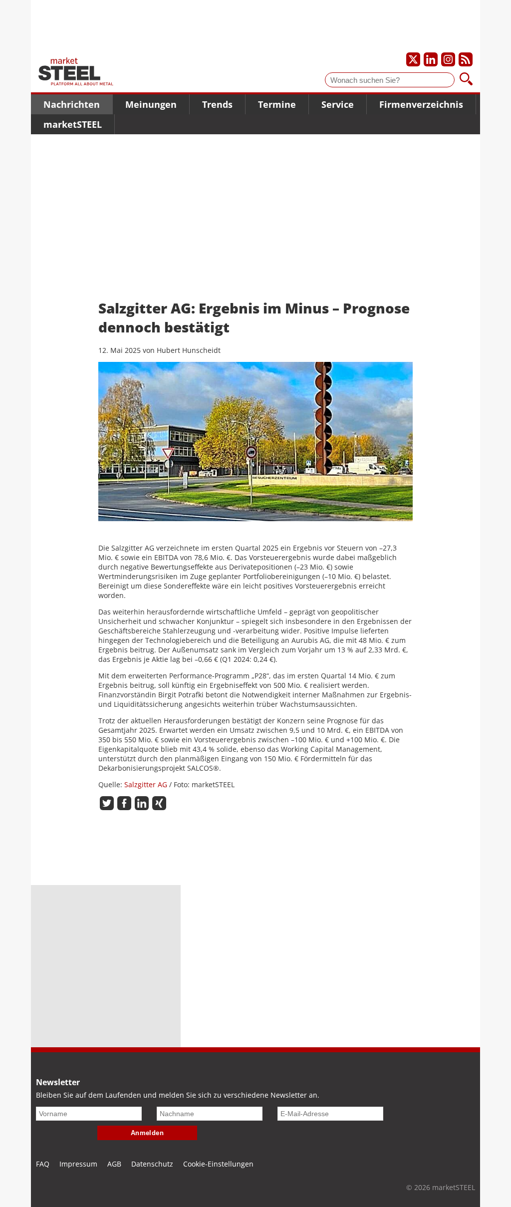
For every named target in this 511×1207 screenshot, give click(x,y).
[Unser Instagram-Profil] (448, 59)
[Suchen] (466, 79)
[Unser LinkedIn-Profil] (431, 59)
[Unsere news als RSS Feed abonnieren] (466, 59)
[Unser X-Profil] (413, 59)
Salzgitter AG (145, 784)
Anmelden (147, 1133)
